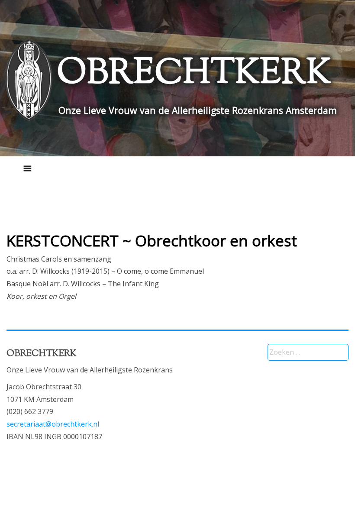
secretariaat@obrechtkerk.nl (52, 424)
